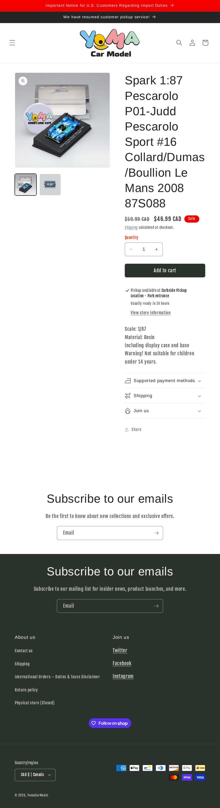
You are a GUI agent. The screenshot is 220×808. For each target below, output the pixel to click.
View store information (151, 312)
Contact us (24, 650)
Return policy (26, 690)
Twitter (120, 650)
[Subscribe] (156, 533)
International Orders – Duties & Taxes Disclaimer (57, 676)
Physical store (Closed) (34, 702)
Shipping (131, 227)
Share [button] (136, 429)
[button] (12, 42)
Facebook (122, 663)
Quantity (131, 237)
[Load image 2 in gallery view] (50, 184)
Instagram (123, 676)
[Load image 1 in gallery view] (25, 184)
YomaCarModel (37, 795)
